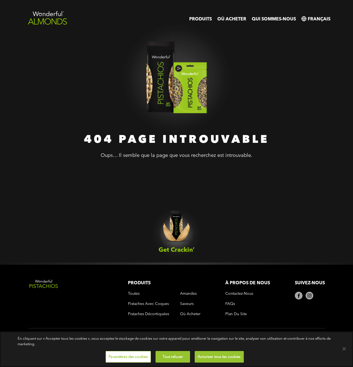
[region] (176, 349)
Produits (200, 19)
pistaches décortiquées (148, 314)
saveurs (187, 303)
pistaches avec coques (148, 303)
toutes (134, 293)
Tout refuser (173, 356)
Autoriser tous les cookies (219, 356)
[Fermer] (344, 349)
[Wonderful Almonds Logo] (47, 23)
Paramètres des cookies (128, 356)
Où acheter (231, 19)
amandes (188, 293)
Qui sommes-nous (274, 19)
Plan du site (236, 314)
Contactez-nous (239, 293)
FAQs (230, 303)
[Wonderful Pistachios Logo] (72, 300)
